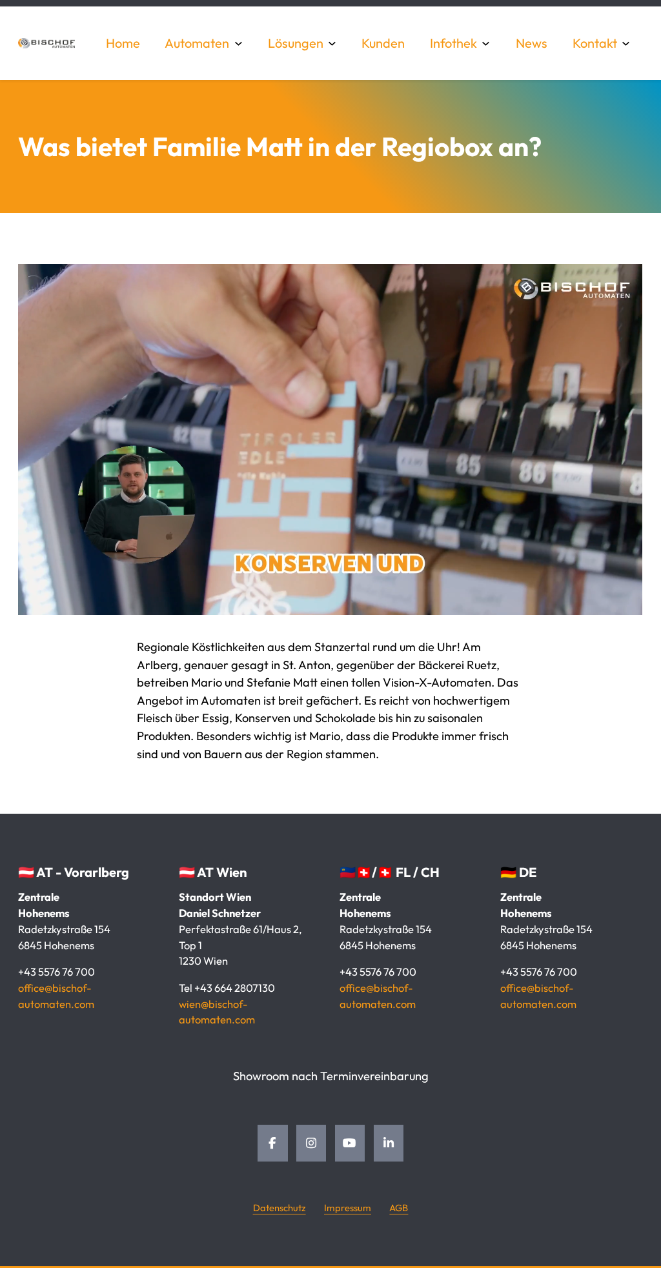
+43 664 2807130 (234, 987)
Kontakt (595, 43)
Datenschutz (279, 1208)
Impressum (347, 1208)
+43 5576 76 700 (56, 971)
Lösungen (295, 43)
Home (123, 43)
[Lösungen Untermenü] (332, 43)
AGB (398, 1208)
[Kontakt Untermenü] (626, 43)
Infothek (453, 43)
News (531, 43)
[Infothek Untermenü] (486, 43)
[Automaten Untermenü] (239, 43)
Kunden (383, 43)
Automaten (197, 43)
